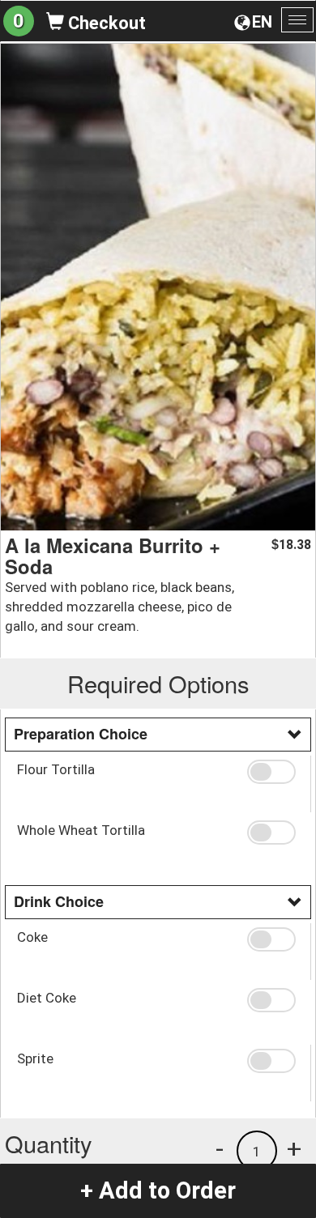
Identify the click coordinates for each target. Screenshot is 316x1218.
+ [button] (294, 1148)
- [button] (220, 1148)
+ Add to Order (158, 1190)
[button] (273, 772)
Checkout (105, 23)
